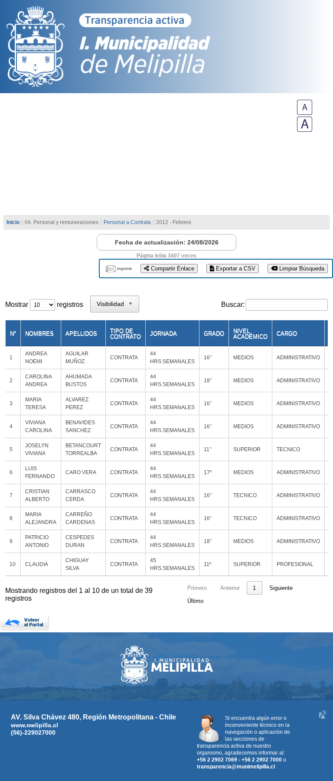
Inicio (13, 222)
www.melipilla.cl (34, 725)
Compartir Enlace (171, 268)
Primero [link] (197, 588)
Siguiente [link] (281, 588)
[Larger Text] (304, 129)
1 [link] (254, 588)
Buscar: (233, 304)
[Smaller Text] (304, 112)
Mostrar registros (44, 304)
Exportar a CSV (234, 268)
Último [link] (195, 601)
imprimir (124, 268)
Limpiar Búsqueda (301, 268)
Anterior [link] (230, 588)
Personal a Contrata (127, 222)
